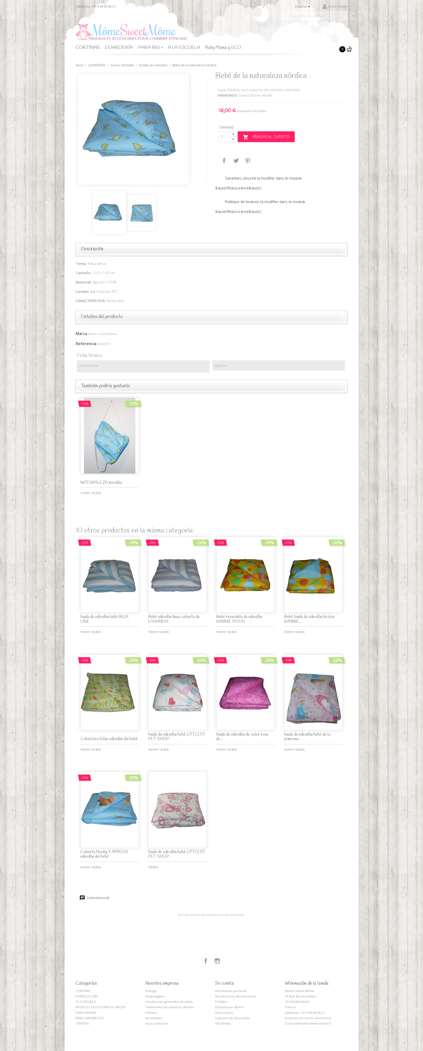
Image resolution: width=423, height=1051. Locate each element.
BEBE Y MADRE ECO (90, 1018)
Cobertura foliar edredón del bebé (109, 739)
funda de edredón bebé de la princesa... (307, 737)
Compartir (224, 161)
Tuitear (236, 161)
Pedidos (221, 1001)
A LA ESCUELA (184, 48)
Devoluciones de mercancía (235, 996)
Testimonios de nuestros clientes (169, 1007)
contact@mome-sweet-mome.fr (308, 1023)
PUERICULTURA (87, 996)
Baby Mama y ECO (223, 48)
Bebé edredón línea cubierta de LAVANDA (174, 619)
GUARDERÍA (119, 48)
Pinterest (248, 161)
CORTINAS (88, 48)
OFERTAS (82, 1023)
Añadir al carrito (266, 137)
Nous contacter (156, 1023)
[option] (142, 129)
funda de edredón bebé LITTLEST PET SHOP (176, 737)
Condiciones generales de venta (168, 1001)
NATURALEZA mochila (101, 483)
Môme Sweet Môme (102, 334)
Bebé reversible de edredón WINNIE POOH (239, 619)
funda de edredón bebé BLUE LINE (104, 619)
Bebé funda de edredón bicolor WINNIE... (309, 619)
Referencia (86, 343)
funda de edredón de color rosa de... (242, 737)
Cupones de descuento (232, 1018)
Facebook (206, 961)
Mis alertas (223, 1023)
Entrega (150, 991)
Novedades (153, 1018)
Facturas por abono (229, 1007)
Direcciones (224, 1012)
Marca (81, 333)
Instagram (217, 961)
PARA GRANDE (86, 1012)
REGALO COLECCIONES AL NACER (100, 1007)
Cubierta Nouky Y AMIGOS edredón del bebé (104, 854)
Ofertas (150, 1012)
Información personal (231, 991)
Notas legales (154, 996)
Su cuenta (224, 983)
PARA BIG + (150, 48)
